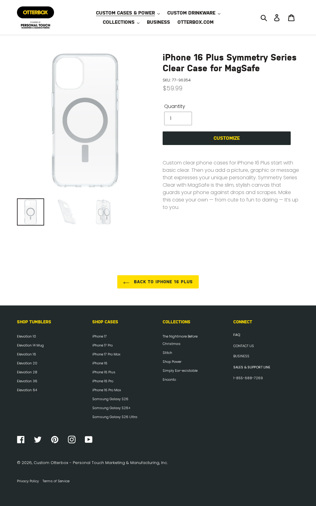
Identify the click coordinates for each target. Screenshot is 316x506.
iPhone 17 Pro (102, 345)
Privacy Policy (28, 481)
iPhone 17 (99, 336)
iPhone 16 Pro (102, 381)
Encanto (169, 379)
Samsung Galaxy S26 (110, 398)
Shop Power (172, 361)
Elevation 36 (27, 381)
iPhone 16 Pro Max (106, 390)
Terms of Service (56, 481)
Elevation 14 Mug (30, 345)
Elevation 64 (27, 390)
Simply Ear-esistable (180, 370)
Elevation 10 (26, 336)
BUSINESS (241, 356)
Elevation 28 (27, 372)
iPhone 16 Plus (103, 372)
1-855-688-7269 (248, 377)
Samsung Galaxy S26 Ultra (114, 416)
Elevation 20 (27, 363)
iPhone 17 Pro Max (106, 354)
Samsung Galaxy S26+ (111, 407)
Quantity (174, 106)
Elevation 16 (26, 354)
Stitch (167, 352)
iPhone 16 (99, 363)
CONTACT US (243, 345)
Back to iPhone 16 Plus (162, 281)
